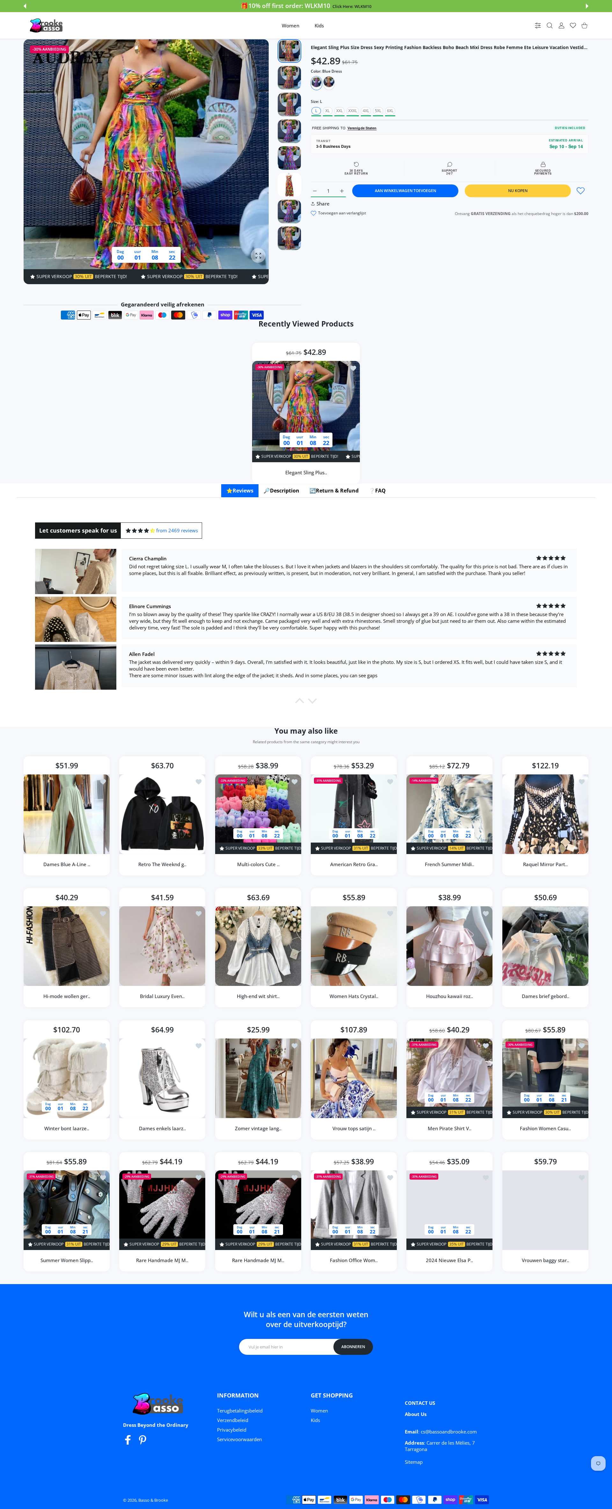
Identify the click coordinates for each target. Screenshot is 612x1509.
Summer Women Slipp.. (66, 1260)
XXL (339, 110)
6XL (390, 110)
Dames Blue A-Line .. (66, 864)
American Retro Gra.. (354, 864)
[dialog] (550, 26)
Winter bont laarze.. (66, 1128)
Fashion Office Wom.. (354, 1260)
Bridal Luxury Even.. (162, 996)
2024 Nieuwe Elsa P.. (449, 1260)
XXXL (352, 110)
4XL (366, 110)
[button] (25, 6)
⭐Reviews (239, 490)
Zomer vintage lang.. (258, 1128)
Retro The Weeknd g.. (162, 864)
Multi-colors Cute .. (258, 864)
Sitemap (414, 1462)
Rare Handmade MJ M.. (162, 1260)
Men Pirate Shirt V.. (449, 1128)
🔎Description (281, 490)
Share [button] (323, 203)
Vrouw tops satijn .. (353, 1128)
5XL (378, 110)
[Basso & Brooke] (47, 25)
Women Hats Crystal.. (354, 996)
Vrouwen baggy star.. (545, 1260)
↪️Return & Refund (334, 490)
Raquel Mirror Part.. (545, 864)
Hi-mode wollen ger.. (66, 996)
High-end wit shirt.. (258, 996)
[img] (140, 530)
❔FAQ (377, 490)
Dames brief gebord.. (545, 996)
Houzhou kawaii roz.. (449, 996)
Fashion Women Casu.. (545, 1128)
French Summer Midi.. (449, 864)
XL (327, 110)
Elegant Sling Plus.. (306, 472)
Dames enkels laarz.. (162, 1128)
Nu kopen (518, 190)
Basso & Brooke (153, 1500)
